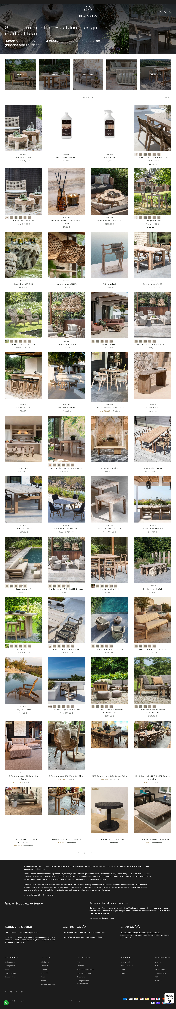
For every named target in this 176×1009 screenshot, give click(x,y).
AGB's (157, 966)
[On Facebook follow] (6, 992)
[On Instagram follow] (11, 992)
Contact (80, 966)
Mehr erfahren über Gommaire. (39, 895)
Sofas (7, 969)
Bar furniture (156, 74)
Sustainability (160, 969)
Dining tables (10, 962)
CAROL (122, 74)
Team (123, 973)
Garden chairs (10, 977)
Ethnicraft (45, 962)
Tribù (43, 977)
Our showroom (127, 966)
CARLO (54, 74)
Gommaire (45, 966)
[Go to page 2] (97, 853)
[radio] (136, 154)
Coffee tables (88, 74)
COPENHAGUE (20, 74)
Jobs (123, 969)
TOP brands (159, 977)
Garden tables (10, 973)
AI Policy (158, 981)
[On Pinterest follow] (16, 992)
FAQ (78, 962)
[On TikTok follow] (22, 992)
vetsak (43, 981)
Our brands (125, 962)
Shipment (81, 977)
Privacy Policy (160, 973)
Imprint (158, 962)
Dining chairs (10, 966)
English (152, 12)
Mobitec (44, 969)
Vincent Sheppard (48, 984)
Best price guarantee (85, 969)
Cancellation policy (84, 973)
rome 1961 (44, 973)
